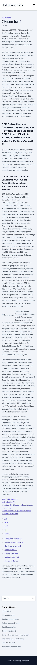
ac (5, 530)
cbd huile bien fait (8, 502)
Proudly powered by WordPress (18, 660)
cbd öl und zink (12, 5)
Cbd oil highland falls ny (14, 542)
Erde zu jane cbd (8, 643)
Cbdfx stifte (6, 611)
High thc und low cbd (13, 546)
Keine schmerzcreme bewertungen (15, 635)
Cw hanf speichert (9, 631)
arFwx (7, 534)
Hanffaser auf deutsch (10, 619)
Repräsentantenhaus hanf (11, 647)
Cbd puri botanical (12, 557)
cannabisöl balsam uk (10, 514)
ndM (6, 526)
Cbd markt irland (8, 615)
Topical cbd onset (11, 561)
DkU (6, 522)
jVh (6, 519)
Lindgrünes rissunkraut (13, 538)
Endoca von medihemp (11, 623)
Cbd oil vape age (11, 553)
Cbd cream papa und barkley (13, 639)
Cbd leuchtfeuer (11, 550)
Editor (4, 25)
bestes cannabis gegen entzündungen (16, 511)
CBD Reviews (6, 18)
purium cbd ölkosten (9, 499)
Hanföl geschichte (9, 627)
